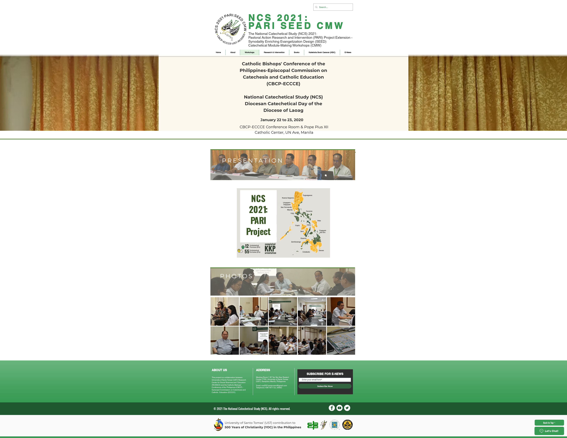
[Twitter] (347, 408)
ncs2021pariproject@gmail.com (274, 386)
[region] (282, 165)
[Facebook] (332, 408)
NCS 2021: (278, 17)
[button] (232, 52)
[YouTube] (339, 408)
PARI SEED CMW (296, 25)
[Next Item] (350, 326)
